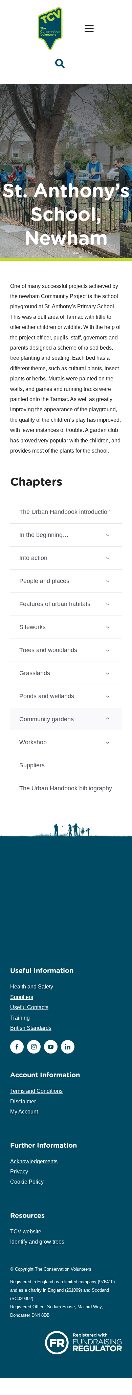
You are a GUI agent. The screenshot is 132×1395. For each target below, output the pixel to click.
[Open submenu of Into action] (107, 558)
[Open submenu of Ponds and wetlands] (107, 696)
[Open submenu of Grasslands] (107, 673)
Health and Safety (31, 987)
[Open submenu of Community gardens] (107, 719)
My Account (24, 1112)
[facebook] (17, 1047)
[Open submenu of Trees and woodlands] (107, 650)
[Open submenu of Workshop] (107, 742)
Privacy (19, 1171)
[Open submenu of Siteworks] (107, 627)
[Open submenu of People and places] (107, 581)
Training (20, 1018)
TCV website (25, 1231)
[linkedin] (67, 1047)
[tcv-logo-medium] (50, 8)
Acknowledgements (34, 1161)
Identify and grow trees (37, 1242)
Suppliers (21, 997)
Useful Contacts (29, 1007)
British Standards (30, 1028)
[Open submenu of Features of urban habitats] (107, 604)
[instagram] (34, 1047)
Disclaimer (23, 1101)
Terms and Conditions (36, 1091)
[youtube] (51, 1047)
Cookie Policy (27, 1182)
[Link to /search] (60, 63)
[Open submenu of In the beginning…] (107, 535)
